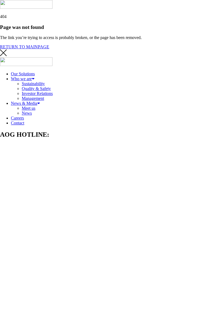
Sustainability (33, 83)
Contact (17, 123)
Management (33, 98)
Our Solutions (23, 73)
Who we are (21, 78)
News (27, 113)
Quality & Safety (36, 88)
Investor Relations (37, 93)
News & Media (24, 103)
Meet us (28, 108)
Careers (17, 118)
